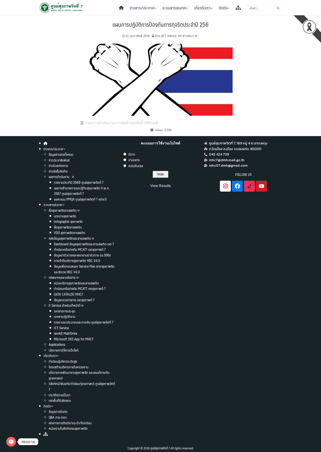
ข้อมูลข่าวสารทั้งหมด (61, 154)
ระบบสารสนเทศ (174, 7)
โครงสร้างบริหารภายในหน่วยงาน (68, 367)
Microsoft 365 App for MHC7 (73, 339)
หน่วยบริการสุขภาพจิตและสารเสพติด (76, 283)
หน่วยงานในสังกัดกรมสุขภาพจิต (68, 428)
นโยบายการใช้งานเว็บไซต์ (64, 350)
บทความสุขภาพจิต (65, 216)
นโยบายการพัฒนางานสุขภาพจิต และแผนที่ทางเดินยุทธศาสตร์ (79, 375)
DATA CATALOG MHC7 (68, 294)
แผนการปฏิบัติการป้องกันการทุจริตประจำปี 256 (160, 24)
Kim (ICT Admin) (165, 36)
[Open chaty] (11, 442)
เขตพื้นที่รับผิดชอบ (60, 400)
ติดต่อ (223, 7)
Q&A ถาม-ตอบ (58, 417)
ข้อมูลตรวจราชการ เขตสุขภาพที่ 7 (74, 300)
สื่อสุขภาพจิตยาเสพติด (62, 210)
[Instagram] (225, 186)
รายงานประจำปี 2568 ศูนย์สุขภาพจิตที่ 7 (79, 182)
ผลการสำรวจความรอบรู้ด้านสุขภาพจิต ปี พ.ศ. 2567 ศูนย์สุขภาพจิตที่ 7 (82, 191)
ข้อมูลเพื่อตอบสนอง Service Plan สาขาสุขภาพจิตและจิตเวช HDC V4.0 (84, 269)
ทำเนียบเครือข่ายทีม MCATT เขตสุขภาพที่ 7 (80, 249)
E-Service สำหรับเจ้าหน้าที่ (64, 305)
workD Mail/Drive (65, 333)
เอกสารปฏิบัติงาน (64, 316)
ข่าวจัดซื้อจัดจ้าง (58, 171)
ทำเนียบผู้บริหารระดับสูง (63, 361)
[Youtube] (261, 186)
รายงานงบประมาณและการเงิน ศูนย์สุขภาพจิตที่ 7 (83, 322)
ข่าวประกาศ (189, 36)
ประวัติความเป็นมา (59, 395)
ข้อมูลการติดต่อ (58, 411)
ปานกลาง (134, 160)
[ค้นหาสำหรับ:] (264, 8)
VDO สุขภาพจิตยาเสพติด (69, 233)
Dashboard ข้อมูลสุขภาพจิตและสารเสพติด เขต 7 (84, 244)
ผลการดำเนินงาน (59, 177)
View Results (160, 186)
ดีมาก (131, 154)
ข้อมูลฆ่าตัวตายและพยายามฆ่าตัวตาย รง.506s (82, 255)
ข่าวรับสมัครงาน (58, 165)
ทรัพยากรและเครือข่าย (62, 277)
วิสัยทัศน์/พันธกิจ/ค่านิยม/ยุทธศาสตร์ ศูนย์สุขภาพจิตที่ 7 (82, 386)
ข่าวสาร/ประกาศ (142, 7)
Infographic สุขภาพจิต (68, 221)
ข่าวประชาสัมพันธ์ (59, 160)
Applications (57, 344)
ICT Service (61, 328)
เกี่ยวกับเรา (202, 7)
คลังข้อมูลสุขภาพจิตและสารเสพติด (70, 238)
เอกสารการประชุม (64, 311)
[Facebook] (237, 186)
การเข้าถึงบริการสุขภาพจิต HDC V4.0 (77, 260)
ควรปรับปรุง (135, 166)
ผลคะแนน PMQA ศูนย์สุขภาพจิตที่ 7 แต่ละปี (80, 199)
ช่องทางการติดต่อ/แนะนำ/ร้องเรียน (70, 423)
